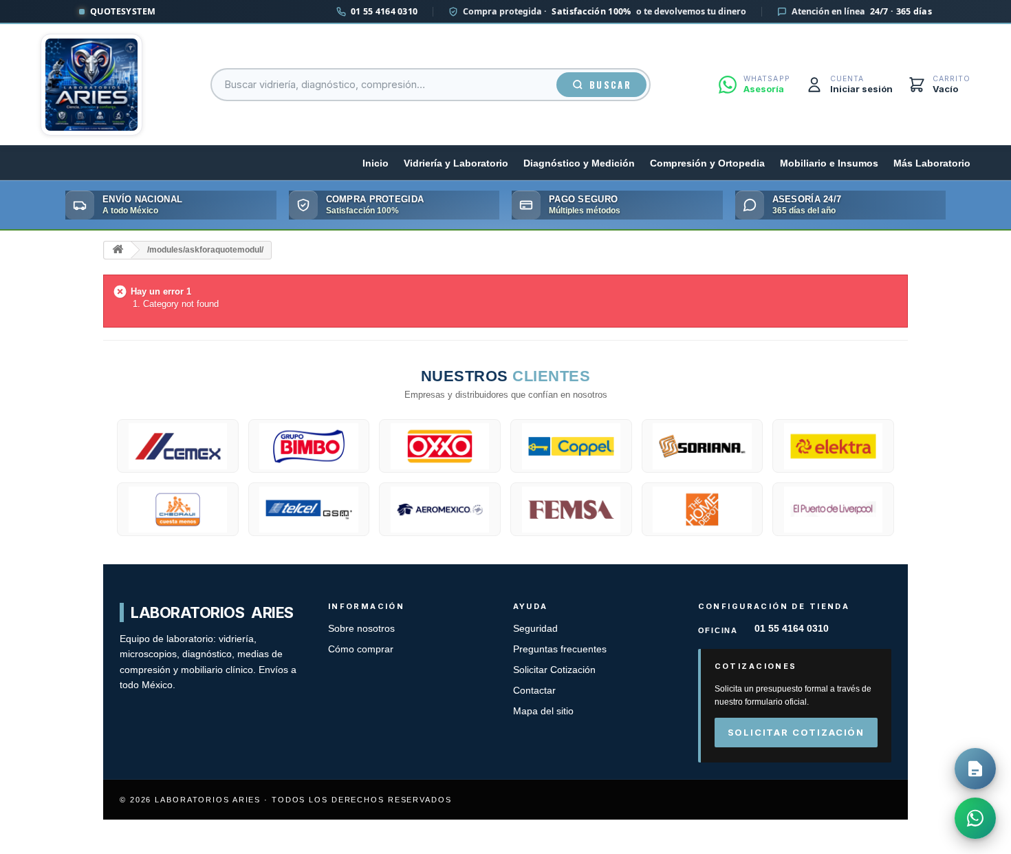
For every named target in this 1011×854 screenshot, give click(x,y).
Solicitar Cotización (554, 670)
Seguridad (535, 628)
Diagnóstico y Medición (579, 163)
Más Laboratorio (931, 163)
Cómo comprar (360, 649)
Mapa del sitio (543, 711)
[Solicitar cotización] (975, 768)
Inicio (375, 163)
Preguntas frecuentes (560, 649)
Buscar (610, 85)
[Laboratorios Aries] (91, 85)
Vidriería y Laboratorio (456, 163)
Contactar (534, 690)
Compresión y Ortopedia (707, 163)
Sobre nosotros (361, 628)
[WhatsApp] (975, 818)
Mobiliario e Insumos (829, 163)
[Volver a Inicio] (118, 250)
